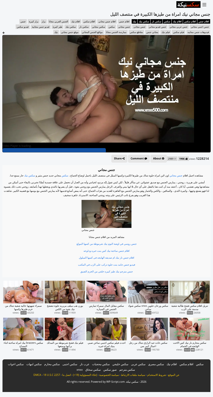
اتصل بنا (66, 375)
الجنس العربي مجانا (58, 21)
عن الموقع (174, 375)
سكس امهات (34, 364)
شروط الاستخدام (156, 375)
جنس (23, 21)
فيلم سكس (178, 32)
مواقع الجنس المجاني (92, 32)
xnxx (80, 370)
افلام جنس (204, 21)
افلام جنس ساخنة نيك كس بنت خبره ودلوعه (106, 250)
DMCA (37, 375)
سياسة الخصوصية (109, 375)
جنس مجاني (124, 26)
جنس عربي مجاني (179, 26)
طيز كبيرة (57, 26)
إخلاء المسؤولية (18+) (85, 375)
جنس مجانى (139, 26)
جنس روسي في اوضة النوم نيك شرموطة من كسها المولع (107, 243)
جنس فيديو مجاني (157, 26)
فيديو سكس (23, 26)
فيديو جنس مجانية (40, 26)
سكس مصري (156, 364)
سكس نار (156, 21)
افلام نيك (177, 21)
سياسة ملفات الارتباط (133, 375)
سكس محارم (52, 364)
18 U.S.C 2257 (51, 375)
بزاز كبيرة (33, 21)
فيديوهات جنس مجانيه (198, 32)
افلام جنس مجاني (107, 21)
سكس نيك (144, 21)
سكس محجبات (101, 364)
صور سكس (110, 370)
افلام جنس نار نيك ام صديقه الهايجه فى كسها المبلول (106, 257)
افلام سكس (190, 21)
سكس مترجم (127, 370)
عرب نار (84, 364)
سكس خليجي (120, 364)
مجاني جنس (152, 32)
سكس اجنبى (69, 364)
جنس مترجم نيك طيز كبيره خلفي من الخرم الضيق (106, 271)
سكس (167, 21)
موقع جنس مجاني (70, 32)
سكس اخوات (16, 364)
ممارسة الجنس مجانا (116, 32)
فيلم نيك (166, 32)
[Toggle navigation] (206, 4)
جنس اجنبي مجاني (200, 26)
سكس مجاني (98, 26)
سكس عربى (138, 364)
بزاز (44, 21)
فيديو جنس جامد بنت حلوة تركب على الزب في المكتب (106, 264)
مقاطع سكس (136, 32)
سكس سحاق (93, 370)
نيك (134, 21)
